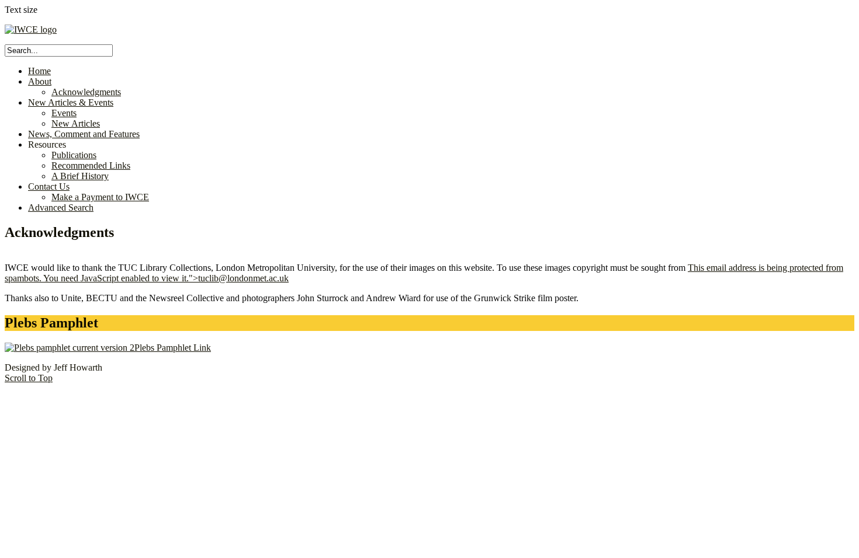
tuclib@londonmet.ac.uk (243, 278)
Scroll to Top (29, 378)
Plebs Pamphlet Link (172, 348)
